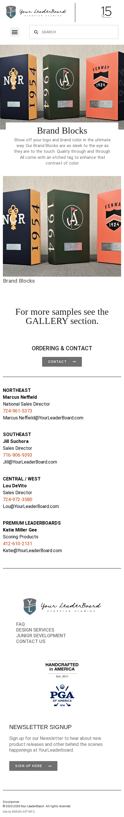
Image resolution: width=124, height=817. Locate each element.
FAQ (20, 624)
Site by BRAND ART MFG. (19, 811)
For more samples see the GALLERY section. (62, 316)
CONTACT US (30, 641)
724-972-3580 (17, 499)
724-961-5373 (17, 411)
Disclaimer (11, 802)
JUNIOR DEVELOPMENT (41, 635)
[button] (15, 32)
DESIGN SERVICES (35, 630)
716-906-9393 (17, 455)
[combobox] (73, 32)
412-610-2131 (17, 543)
